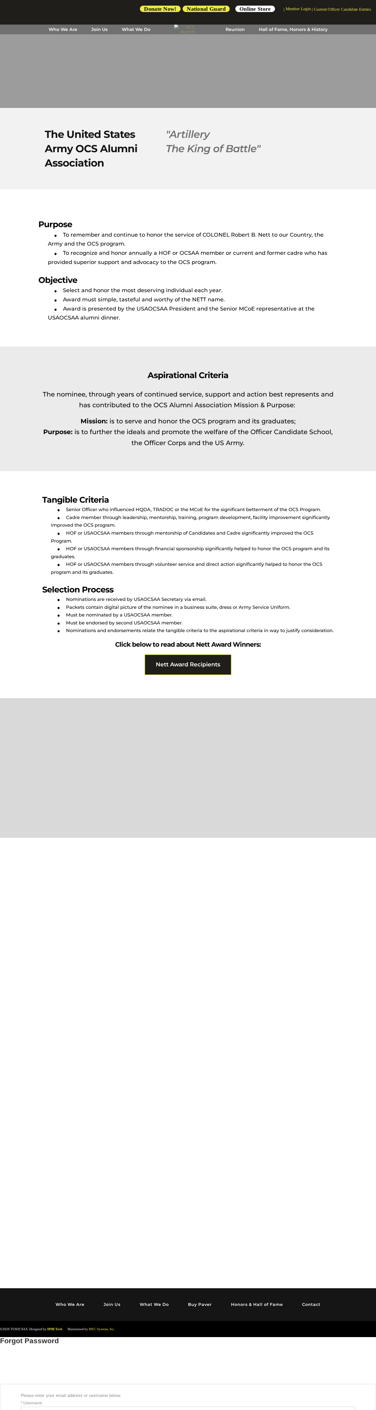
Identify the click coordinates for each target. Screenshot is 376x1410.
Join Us (99, 29)
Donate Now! (160, 9)
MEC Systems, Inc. (102, 1329)
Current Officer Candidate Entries (342, 9)
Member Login (298, 9)
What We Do (136, 29)
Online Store (255, 9)
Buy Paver (200, 1304)
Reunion (235, 29)
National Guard (206, 9)
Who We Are (63, 29)
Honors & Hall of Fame (257, 1304)
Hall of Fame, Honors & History (293, 29)
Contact (311, 1304)
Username (32, 1403)
